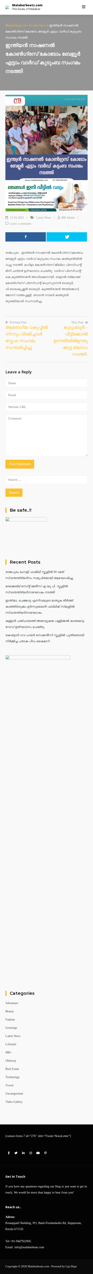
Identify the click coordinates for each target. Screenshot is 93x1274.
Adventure (11, 1003)
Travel (9, 1085)
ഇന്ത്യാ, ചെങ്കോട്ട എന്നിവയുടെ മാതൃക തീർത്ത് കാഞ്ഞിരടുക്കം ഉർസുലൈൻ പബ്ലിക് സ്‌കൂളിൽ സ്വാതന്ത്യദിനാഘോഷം (40, 606)
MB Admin (68, 217)
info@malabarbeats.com (29, 1247)
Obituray (10, 1060)
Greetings (11, 1027)
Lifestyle (10, 1044)
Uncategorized (14, 1093)
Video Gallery (13, 1101)
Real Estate (12, 1069)
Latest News (43, 217)
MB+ (8, 1052)
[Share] (25, 237)
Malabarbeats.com (27, 5)
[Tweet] (66, 237)
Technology (12, 1077)
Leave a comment (20, 223)
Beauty (9, 1011)
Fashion (10, 1019)
